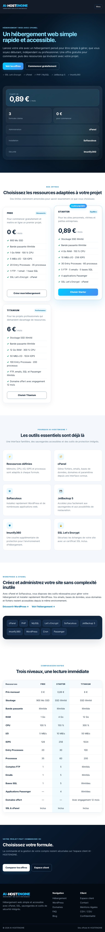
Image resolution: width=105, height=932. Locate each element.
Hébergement (59, 898)
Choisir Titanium (27, 395)
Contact (84, 902)
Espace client (41, 867)
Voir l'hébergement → (43, 606)
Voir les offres (13, 66)
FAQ (54, 911)
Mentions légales (88, 907)
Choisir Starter (78, 292)
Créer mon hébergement (27, 293)
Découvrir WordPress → (16, 606)
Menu (98, 7)
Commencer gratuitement (42, 66)
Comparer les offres (16, 867)
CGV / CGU (86, 911)
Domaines (57, 907)
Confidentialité (87, 916)
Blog (54, 916)
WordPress (58, 902)
